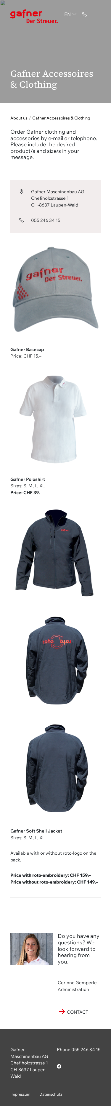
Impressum (20, 1094)
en (67, 14)
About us (19, 118)
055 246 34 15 (45, 220)
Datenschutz (50, 1094)
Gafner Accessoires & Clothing (61, 118)
